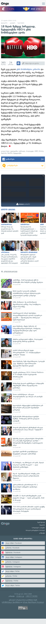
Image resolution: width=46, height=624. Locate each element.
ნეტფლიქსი (17, 153)
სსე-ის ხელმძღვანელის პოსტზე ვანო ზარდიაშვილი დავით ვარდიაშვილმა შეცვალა (23, 476)
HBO (36, 151)
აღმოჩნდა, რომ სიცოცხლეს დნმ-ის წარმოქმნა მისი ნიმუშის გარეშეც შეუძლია (23, 283)
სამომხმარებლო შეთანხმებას (11, 602)
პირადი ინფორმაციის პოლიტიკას (33, 602)
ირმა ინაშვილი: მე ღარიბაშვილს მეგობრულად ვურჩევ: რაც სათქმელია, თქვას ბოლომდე (23, 305)
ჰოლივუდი (30, 151)
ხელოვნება (21, 23)
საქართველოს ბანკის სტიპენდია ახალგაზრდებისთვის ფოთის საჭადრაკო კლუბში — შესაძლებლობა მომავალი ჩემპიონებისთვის (23, 317)
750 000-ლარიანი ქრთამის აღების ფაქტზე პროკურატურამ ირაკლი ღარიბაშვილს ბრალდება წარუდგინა (23, 510)
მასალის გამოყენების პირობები (35, 530)
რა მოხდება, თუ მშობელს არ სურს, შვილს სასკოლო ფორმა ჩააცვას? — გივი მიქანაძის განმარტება (23, 465)
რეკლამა (42, 525)
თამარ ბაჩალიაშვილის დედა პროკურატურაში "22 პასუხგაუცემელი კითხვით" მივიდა (23, 353)
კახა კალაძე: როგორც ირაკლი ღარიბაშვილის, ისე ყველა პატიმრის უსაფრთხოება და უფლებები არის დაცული (9, 252)
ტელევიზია (4, 23)
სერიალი (22, 151)
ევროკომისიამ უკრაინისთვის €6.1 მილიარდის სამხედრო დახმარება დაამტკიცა (23, 488)
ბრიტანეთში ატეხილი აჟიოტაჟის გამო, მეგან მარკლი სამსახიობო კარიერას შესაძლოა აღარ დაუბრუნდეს (29, 252)
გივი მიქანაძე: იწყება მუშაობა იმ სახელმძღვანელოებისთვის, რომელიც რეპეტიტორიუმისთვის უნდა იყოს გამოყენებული (23, 330)
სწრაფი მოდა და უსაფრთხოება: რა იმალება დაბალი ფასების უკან (9, 223)
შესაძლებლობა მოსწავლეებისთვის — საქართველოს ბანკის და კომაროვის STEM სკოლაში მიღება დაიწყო (29, 224)
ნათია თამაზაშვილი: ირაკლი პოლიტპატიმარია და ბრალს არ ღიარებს (23, 397)
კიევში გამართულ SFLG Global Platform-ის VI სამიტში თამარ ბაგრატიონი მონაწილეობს (23, 375)
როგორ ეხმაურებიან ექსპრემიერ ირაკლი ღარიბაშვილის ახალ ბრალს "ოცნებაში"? (23, 430)
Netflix (10, 153)
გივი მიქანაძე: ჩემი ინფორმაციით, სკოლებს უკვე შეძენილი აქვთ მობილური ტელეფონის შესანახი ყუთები (23, 364)
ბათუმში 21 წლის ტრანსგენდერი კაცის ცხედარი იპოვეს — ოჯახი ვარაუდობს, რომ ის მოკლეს (23, 499)
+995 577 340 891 (31, 596)
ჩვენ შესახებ (41, 522)
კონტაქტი (42, 533)
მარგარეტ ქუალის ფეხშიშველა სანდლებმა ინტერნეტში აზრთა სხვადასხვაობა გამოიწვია (23, 386)
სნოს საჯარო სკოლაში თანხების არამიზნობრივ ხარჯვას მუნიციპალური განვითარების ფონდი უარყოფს (23, 294)
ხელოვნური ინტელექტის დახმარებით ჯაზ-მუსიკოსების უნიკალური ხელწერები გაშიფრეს (23, 408)
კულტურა (12, 23)
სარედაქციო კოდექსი (38, 527)
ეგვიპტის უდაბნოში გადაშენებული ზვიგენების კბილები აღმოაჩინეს (23, 454)
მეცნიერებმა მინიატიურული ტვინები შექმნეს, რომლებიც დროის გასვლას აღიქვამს (23, 419)
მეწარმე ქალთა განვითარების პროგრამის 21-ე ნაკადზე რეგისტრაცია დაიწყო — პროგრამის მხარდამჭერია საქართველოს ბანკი (23, 442)
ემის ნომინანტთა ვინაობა (28, 69)
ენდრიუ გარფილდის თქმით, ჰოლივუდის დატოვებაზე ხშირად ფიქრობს (23, 342)
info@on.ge (20, 596)
